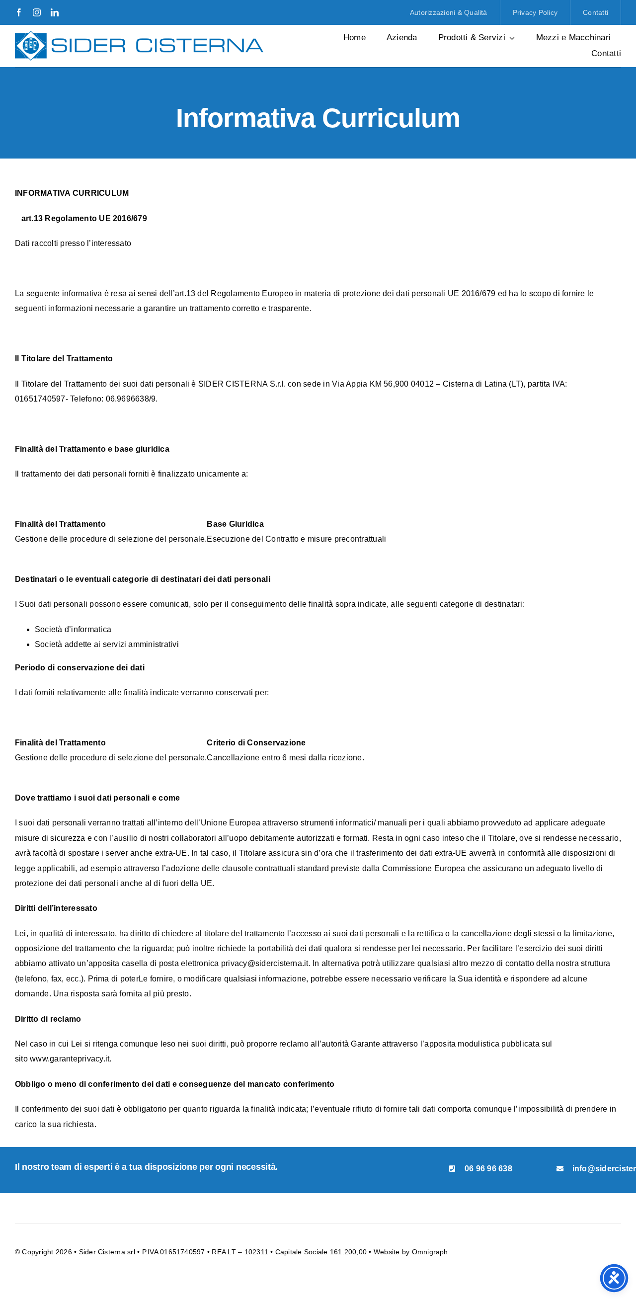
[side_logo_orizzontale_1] (139, 34)
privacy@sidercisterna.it (265, 963)
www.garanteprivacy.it (69, 1059)
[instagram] (37, 12)
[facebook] (19, 12)
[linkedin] (55, 12)
